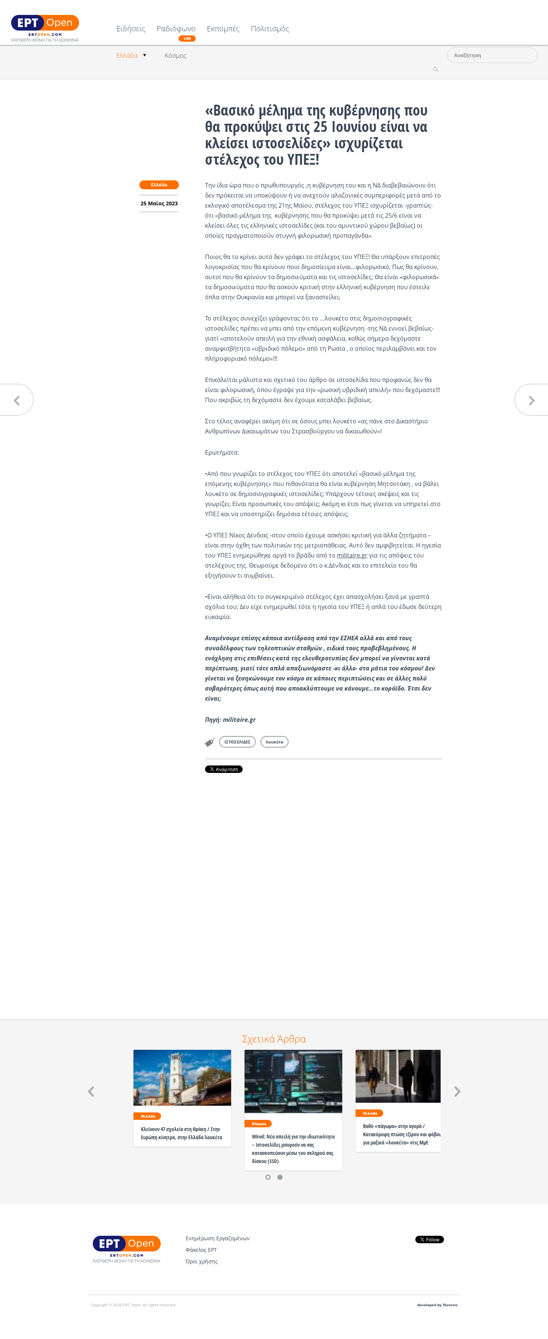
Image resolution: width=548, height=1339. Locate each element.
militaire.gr (352, 555)
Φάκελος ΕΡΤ (201, 1249)
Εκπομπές (223, 29)
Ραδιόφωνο (176, 33)
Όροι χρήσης (202, 1261)
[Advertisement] (323, 886)
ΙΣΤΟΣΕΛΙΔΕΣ (237, 742)
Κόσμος (175, 55)
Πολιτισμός (270, 29)
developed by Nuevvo (437, 1304)
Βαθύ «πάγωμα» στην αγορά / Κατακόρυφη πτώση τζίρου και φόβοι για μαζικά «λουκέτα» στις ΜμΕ (402, 1134)
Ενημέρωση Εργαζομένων (218, 1238)
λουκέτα (274, 742)
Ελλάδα (127, 55)
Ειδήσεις (130, 29)
